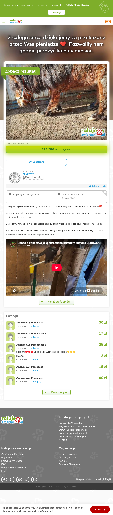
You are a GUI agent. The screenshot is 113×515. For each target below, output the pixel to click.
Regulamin (7, 457)
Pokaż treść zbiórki (59, 301)
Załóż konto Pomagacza (13, 454)
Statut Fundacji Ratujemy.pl (73, 429)
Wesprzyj (100, 509)
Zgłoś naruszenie (99, 186)
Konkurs (63, 461)
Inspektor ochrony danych (72, 436)
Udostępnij (35, 326)
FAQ (3, 464)
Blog (3, 471)
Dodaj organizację (68, 454)
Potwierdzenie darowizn (13, 467)
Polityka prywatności (12, 461)
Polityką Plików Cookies (77, 5)
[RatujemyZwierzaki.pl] (16, 20)
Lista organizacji (67, 457)
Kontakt (63, 439)
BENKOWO (29, 174)
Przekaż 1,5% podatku (70, 423)
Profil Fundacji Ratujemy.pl (73, 433)
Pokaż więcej (59, 392)
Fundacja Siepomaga (69, 464)
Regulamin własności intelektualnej (77, 426)
